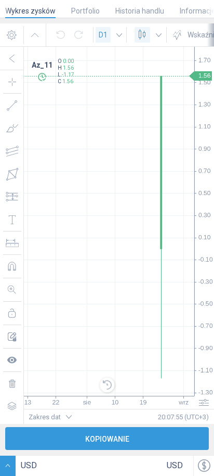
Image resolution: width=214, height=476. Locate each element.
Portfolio (85, 11)
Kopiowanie (107, 439)
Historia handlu (139, 11)
